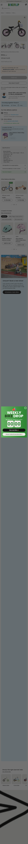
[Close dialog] (25, 408)
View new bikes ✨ (14, 430)
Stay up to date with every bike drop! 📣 (14, 434)
